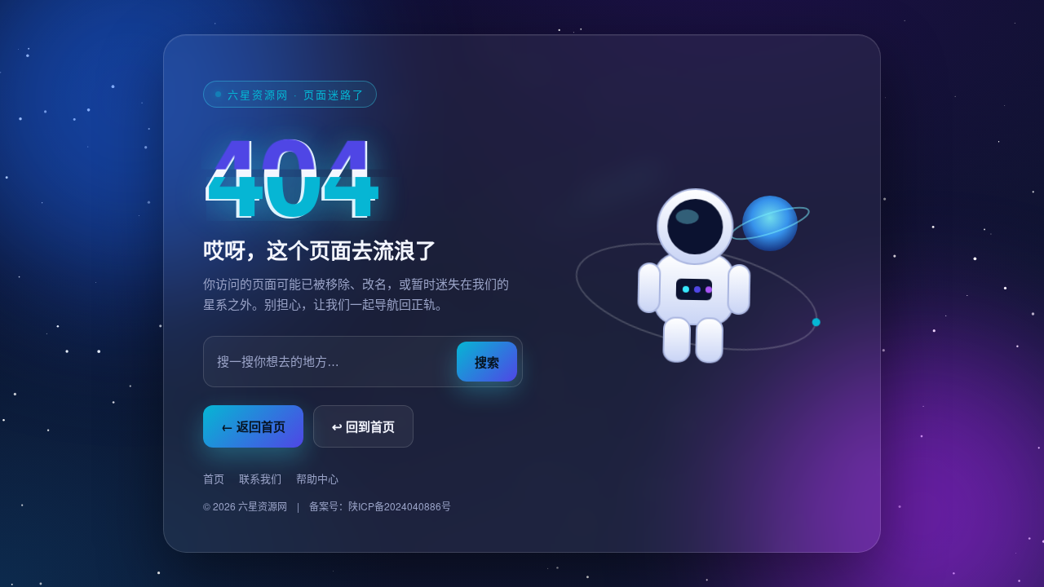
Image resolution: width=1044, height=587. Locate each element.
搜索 (487, 362)
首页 (213, 478)
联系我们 (260, 478)
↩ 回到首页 (363, 426)
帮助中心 (317, 478)
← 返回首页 (253, 426)
